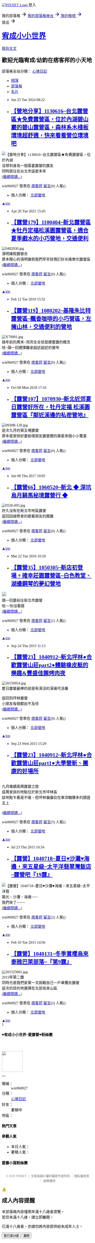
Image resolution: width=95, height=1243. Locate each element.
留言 (47, 186)
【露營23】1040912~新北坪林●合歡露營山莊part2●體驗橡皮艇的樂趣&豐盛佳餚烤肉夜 (51, 665)
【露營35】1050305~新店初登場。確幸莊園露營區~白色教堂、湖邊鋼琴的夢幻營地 (51, 576)
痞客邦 (36, 186)
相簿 (14, 81)
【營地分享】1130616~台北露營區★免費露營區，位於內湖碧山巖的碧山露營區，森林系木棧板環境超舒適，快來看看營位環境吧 (50, 127)
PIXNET (21, 1176)
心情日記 (39, 71)
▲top (6, 203)
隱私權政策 (81, 1176)
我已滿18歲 (11, 1235)
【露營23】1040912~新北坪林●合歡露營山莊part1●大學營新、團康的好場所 (51, 763)
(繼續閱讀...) (12, 177)
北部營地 (37, 195)
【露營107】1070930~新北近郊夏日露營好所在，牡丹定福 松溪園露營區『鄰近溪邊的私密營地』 (51, 407)
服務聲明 (49, 1181)
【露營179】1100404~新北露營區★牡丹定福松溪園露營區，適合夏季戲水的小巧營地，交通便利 (51, 230)
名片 (14, 92)
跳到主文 (9, 49)
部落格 (16, 86)
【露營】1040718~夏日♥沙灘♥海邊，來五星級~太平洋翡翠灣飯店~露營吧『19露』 (51, 867)
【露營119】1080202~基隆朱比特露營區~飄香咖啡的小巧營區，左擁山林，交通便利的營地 (51, 319)
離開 (27, 1235)
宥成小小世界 (24, 36)
